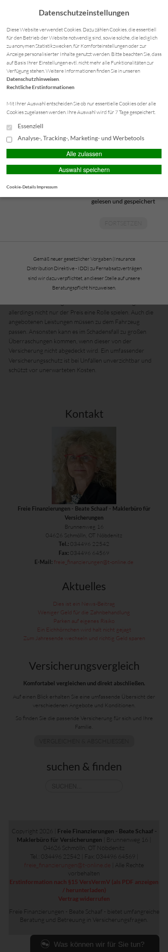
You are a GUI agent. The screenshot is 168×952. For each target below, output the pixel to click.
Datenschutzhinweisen (32, 79)
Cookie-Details (21, 186)
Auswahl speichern (84, 169)
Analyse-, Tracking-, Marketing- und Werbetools (80, 138)
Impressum (47, 186)
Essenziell (30, 126)
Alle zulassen (84, 153)
